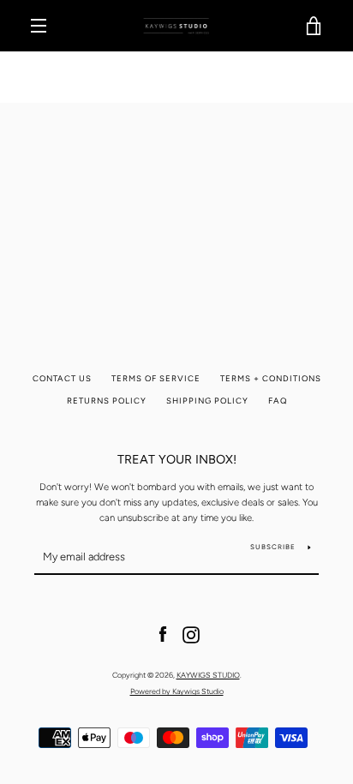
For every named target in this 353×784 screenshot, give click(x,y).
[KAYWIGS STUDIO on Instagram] (191, 634)
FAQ (277, 400)
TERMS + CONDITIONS (270, 378)
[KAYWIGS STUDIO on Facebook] (162, 634)
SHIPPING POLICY (207, 400)
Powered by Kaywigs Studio (177, 691)
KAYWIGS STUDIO (208, 674)
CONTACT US (62, 378)
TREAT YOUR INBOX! (176, 459)
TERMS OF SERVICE (155, 378)
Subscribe (273, 546)
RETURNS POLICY (107, 400)
